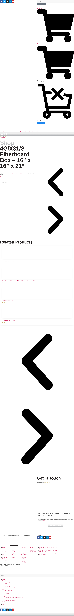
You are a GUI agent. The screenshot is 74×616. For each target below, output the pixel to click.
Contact (42, 131)
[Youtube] (13, 1)
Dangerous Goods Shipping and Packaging (14, 597)
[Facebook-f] (1, 1)
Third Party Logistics (9, 592)
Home (2, 131)
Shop (6, 136)
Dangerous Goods (22, 131)
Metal (6, 585)
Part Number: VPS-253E (8, 300)
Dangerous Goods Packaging (11, 587)
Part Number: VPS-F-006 (8, 261)
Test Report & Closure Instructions (15, 173)
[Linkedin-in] (10, 1)
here (44, 520)
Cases (6, 583)
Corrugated (2, 137)
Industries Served (8, 590)
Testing (6, 594)
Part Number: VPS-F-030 (8, 320)
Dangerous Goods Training (10, 600)
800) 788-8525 (47, 482)
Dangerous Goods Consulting (11, 598)
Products (8, 131)
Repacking (7, 593)
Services (14, 131)
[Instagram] (7, 1)
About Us (31, 131)
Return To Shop (41, 123)
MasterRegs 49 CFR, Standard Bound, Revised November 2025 (18, 280)
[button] (55, 182)
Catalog (36, 131)
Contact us (2, 176)
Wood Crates (7, 582)
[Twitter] (4, 1)
